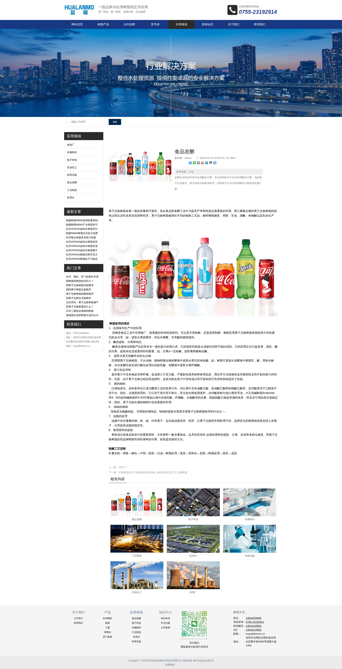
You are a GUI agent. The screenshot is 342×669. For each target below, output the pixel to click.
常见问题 (165, 623)
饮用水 (70, 197)
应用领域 (181, 24)
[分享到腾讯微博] (206, 162)
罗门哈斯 (107, 636)
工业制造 (72, 190)
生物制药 (72, 152)
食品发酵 (72, 182)
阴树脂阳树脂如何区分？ (80, 281)
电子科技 (72, 159)
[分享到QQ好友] (210, 162)
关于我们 (233, 24)
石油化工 (72, 167)
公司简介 (78, 618)
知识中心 (165, 612)
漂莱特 (107, 632)
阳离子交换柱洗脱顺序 (78, 298)
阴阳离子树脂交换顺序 (78, 289)
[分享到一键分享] (214, 162)
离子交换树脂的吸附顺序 (80, 293)
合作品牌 (129, 24)
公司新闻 (165, 627)
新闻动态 (207, 24)
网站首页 (77, 24)
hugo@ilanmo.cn (255, 633)
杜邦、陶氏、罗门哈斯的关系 (82, 276)
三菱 (107, 627)
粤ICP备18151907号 (203, 660)
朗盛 (107, 623)
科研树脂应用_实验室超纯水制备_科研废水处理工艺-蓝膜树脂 (153, 472)
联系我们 (259, 24)
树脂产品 (103, 24)
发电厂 (70, 144)
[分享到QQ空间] (198, 162)
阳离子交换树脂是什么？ (80, 306)
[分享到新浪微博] (202, 162)
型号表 (155, 24)
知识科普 (165, 618)
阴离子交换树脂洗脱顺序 (80, 285)
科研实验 (72, 174)
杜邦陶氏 (107, 618)
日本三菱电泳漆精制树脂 (80, 310)
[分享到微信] (194, 162)
